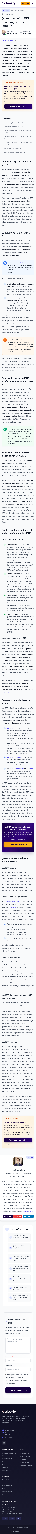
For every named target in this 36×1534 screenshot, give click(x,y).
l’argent (13, 907)
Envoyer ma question (17, 1390)
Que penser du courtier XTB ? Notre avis (20, 1288)
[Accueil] (8, 3)
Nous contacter (7, 1495)
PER (32, 768)
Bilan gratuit (25, 3)
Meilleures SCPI (7, 1458)
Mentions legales (15, 1531)
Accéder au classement (18, 844)
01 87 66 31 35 (9, 1438)
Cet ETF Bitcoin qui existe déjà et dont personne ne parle (21, 1268)
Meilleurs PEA (6, 1470)
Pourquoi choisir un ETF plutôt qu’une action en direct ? (17, 131)
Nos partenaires (7, 1491)
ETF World (5, 692)
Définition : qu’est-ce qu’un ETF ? (14, 123)
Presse (4, 1488)
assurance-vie (19, 768)
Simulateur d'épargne (26, 1465)
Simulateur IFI (24, 1459)
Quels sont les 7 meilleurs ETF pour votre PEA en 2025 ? (21, 1258)
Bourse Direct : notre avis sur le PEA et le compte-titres (20, 1297)
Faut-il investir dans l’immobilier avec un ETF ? (20, 1237)
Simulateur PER (24, 1462)
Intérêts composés (25, 1456)
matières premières (12, 901)
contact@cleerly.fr (10, 1430)
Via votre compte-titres (15, 757)
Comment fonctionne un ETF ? (13, 126)
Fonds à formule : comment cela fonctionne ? (20, 1279)
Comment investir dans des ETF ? (14, 148)
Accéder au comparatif (18, 1140)
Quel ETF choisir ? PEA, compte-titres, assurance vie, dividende (20, 1248)
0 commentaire (8, 14)
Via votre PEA (12, 728)
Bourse (7, 10)
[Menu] (32, 3)
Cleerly (4, 40)
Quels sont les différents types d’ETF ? (16, 152)
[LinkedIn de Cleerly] (4, 1443)
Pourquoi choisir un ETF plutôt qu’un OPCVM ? (17, 137)
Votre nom (9, 1357)
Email (19, 1216)
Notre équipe (6, 1480)
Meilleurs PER (6, 1461)
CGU (24, 1531)
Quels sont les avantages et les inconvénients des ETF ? (18, 143)
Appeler (8, 1216)
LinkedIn (29, 1216)
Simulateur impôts (25, 1453)
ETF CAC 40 (22, 263)
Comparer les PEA (18, 106)
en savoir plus (28, 1211)
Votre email (9, 1365)
